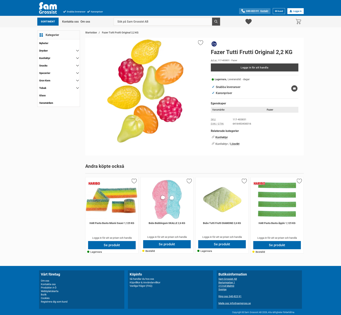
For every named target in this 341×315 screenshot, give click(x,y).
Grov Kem (44, 80)
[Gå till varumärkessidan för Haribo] (94, 183)
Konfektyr (44, 58)
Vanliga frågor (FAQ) (141, 285)
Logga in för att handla (254, 67)
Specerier (44, 73)
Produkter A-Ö (48, 287)
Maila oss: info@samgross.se (234, 303)
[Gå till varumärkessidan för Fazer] (214, 44)
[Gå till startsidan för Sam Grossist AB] (48, 8)
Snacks (43, 65)
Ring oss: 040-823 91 (230, 296)
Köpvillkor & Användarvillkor (145, 282)
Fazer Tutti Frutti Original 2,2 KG (120, 32)
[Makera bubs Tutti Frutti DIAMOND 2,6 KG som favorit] (244, 181)
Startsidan (91, 32)
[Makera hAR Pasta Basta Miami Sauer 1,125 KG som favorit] (134, 181)
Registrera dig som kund (54, 301)
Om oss (85, 21)
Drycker (43, 50)
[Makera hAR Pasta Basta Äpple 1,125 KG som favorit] (299, 181)
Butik (44, 294)
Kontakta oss (70, 21)
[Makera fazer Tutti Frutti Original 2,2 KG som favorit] (200, 43)
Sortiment (48, 21)
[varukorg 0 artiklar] (299, 22)
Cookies (45, 298)
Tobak (42, 88)
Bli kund (279, 11)
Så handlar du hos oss (142, 278)
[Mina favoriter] (248, 21)
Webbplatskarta (49, 291)
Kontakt (264, 11)
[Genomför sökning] (216, 22)
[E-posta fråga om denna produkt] (294, 88)
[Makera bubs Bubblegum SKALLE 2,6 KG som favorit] (189, 181)
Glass (42, 95)
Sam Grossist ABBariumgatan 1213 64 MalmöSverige (227, 284)
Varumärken (46, 103)
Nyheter (43, 43)
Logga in (297, 11)
